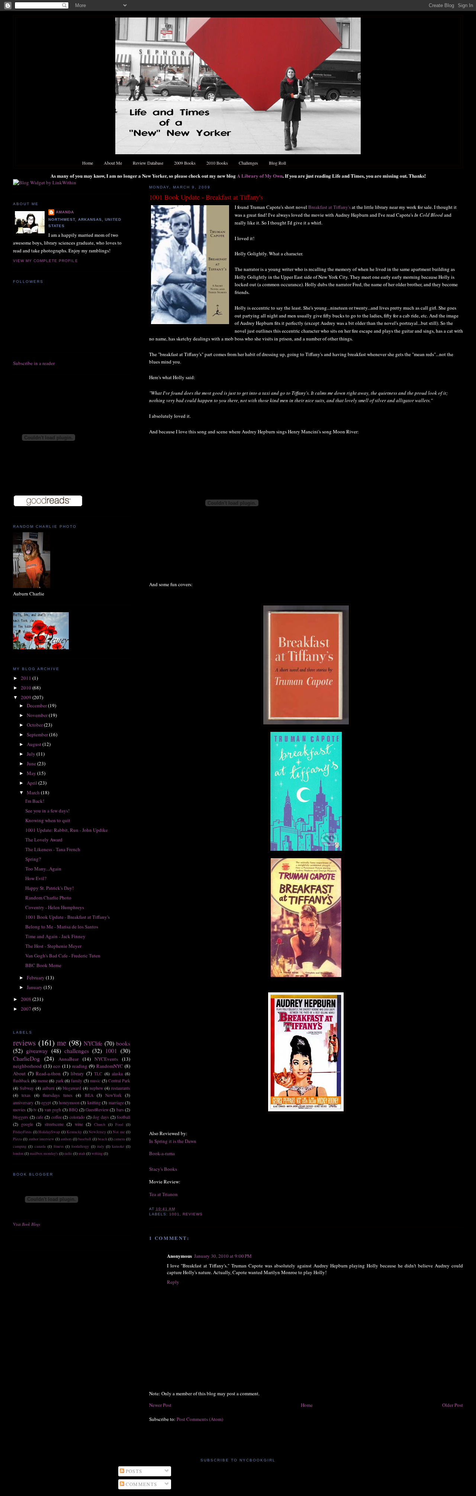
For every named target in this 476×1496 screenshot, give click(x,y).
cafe (39, 1117)
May (32, 773)
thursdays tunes (58, 1095)
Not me (119, 1131)
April (32, 782)
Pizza (17, 1138)
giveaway (37, 1050)
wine (79, 1124)
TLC (98, 1073)
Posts (133, 1471)
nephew (96, 1088)
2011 (26, 678)
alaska (117, 1073)
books (123, 1043)
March (34, 792)
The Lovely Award (43, 839)
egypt (46, 1102)
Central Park (119, 1080)
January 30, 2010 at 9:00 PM (223, 1256)
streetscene (54, 1124)
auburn (48, 1088)
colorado (77, 1117)
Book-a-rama (162, 1153)
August (34, 744)
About (19, 1073)
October (35, 724)
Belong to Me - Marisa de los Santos (61, 926)
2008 (26, 999)
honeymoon (69, 1102)
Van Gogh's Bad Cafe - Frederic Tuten (62, 955)
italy (100, 1146)
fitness (59, 1146)
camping (19, 1146)
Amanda (65, 212)
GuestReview (97, 1109)
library (77, 1073)
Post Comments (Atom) (200, 1419)
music (95, 1080)
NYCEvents (106, 1059)
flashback (21, 1080)
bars (120, 1109)
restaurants (120, 1088)
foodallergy (80, 1146)
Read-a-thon (48, 1073)
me (61, 1042)
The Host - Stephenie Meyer (53, 946)
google (27, 1124)
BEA (89, 1095)
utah (81, 1153)
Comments (140, 1484)
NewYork (113, 1095)
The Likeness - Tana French (52, 849)
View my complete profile (45, 261)
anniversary (23, 1102)
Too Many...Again (43, 868)
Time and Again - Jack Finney (55, 936)
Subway (27, 1088)
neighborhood (27, 1066)
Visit (26, 1224)
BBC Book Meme (43, 965)
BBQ (73, 1109)
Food (119, 1124)
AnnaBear (68, 1059)
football (123, 1117)
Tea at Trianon (163, 1194)
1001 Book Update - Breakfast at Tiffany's (206, 197)
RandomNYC (109, 1066)
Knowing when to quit (47, 820)
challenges (76, 1050)
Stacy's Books (163, 1169)
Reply (173, 1282)
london (18, 1153)
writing (97, 1153)
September (38, 734)
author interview (41, 1138)
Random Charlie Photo (48, 897)
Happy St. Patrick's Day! (49, 888)
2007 (26, 1008)
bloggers (20, 1117)
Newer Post (160, 1405)
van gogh (53, 1109)
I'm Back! (34, 801)
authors (66, 1138)
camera (119, 1138)
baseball (84, 1138)
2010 (26, 687)
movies (19, 1109)
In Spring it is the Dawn (172, 1141)
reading (79, 1066)
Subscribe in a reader (34, 363)
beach (102, 1138)
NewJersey (97, 1131)
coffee (56, 1117)
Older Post (452, 1405)
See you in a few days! (47, 810)
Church (99, 1124)
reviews (193, 1214)
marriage (116, 1102)
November (38, 715)
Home (307, 1405)
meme (43, 1080)
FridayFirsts (22, 1131)
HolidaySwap (49, 1131)
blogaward (72, 1088)
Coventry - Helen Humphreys (54, 907)
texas (26, 1095)
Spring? (33, 859)
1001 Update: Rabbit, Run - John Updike (66, 830)
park (60, 1080)
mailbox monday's (44, 1153)
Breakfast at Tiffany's (330, 207)
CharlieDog (26, 1058)
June (32, 763)
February (36, 977)
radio (68, 1153)
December (37, 705)
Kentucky (74, 1131)
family (76, 1080)
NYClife (93, 1043)
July (31, 753)
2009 (26, 697)
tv (35, 1109)
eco (56, 1066)
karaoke (118, 1146)
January (35, 987)
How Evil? (35, 878)
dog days (101, 1117)
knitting (94, 1102)
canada (40, 1146)
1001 (174, 1214)
